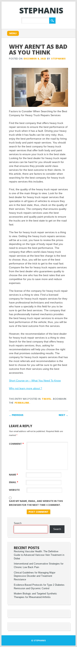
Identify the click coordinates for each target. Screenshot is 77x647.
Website (14, 489)
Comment (16, 443)
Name (13, 474)
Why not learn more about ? (25, 388)
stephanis (41, 10)
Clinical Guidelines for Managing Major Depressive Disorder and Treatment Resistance (34, 576)
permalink (22, 402)
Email (13, 482)
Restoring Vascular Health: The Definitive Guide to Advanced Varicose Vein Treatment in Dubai (39, 555)
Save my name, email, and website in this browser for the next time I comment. (36, 503)
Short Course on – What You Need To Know (35, 380)
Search (17, 523)
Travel (46, 398)
